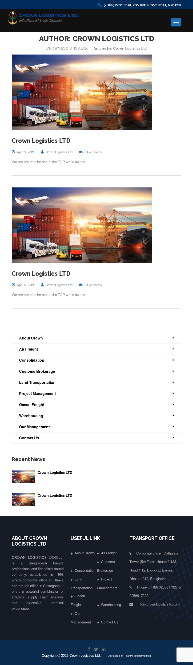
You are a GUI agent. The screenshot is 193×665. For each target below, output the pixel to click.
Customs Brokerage (37, 371)
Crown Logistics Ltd (59, 152)
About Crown (31, 338)
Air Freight (28, 349)
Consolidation (31, 360)
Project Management (37, 393)
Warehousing (31, 415)
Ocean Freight (31, 404)
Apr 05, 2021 (25, 152)
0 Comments (93, 152)
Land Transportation (37, 382)
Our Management (34, 426)
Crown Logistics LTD (41, 140)
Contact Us (29, 438)
